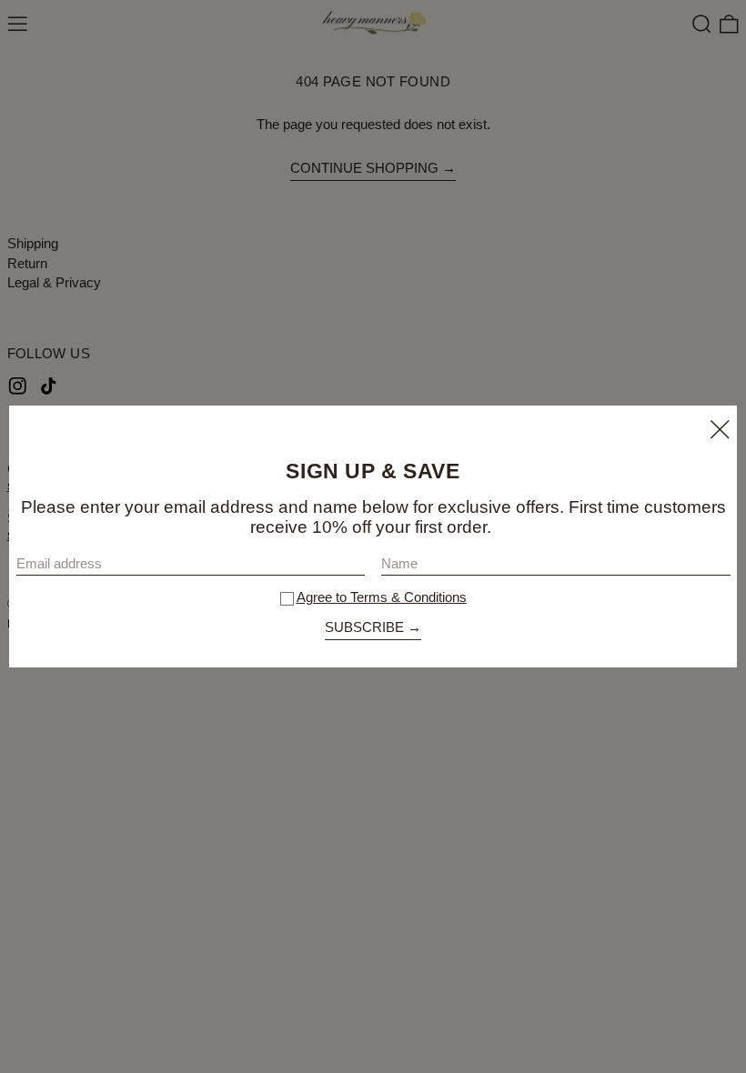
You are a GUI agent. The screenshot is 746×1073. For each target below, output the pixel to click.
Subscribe (364, 627)
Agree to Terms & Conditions (382, 597)
